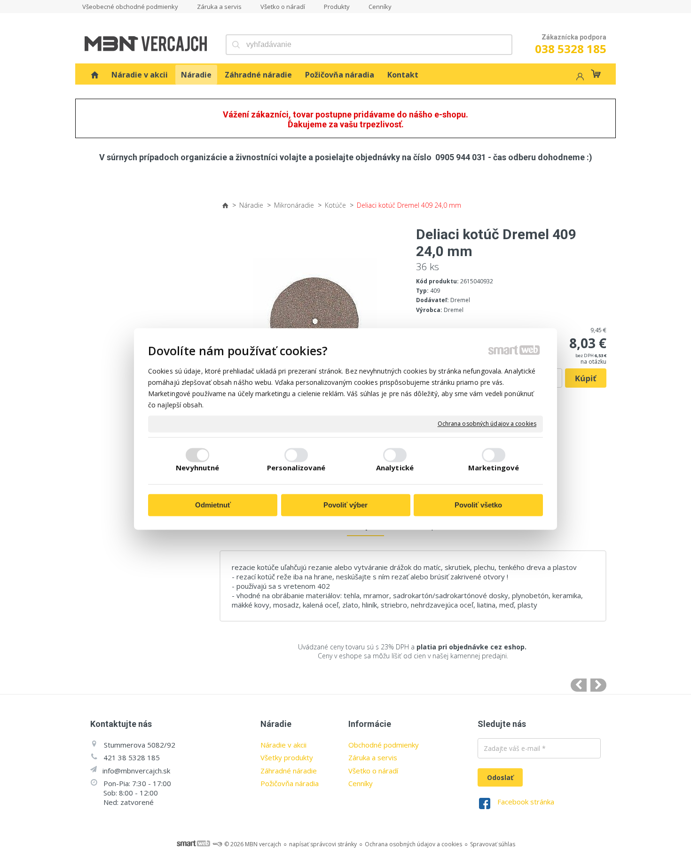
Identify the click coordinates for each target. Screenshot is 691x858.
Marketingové (493, 468)
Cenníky (360, 783)
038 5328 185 (570, 48)
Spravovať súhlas (492, 844)
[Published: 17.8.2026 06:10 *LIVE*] (217, 844)
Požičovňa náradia (289, 783)
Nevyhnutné (198, 468)
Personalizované (296, 468)
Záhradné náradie (288, 770)
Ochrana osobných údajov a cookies (487, 424)
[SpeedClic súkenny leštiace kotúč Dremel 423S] (579, 685)
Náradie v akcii (283, 744)
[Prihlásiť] (579, 78)
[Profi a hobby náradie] (95, 75)
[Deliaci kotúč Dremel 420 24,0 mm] (598, 685)
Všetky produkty (286, 757)
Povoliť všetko (478, 505)
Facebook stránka (525, 801)
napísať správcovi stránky (323, 844)
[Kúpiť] (585, 378)
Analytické (395, 468)
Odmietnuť (213, 505)
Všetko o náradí (373, 770)
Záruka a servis (372, 757)
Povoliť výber (345, 505)
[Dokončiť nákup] (595, 73)
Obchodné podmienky (383, 744)
